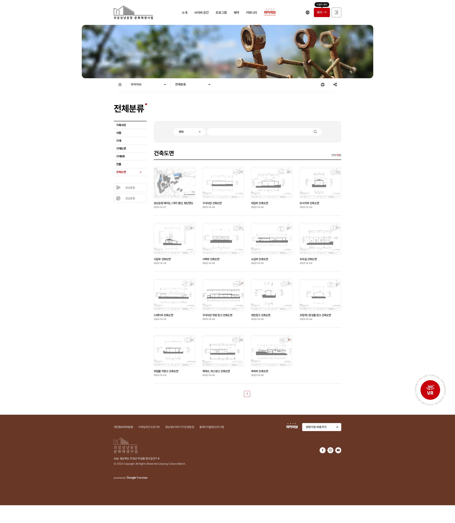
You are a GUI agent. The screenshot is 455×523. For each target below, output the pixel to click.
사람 (118, 133)
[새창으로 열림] (323, 450)
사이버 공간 (201, 12)
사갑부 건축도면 (162, 259)
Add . (117, 458)
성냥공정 (130, 198)
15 (337, 155)
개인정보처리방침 (123, 427)
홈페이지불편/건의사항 (211, 427)
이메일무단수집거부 (149, 427)
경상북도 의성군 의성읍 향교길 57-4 (139, 458)
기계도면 (121, 148)
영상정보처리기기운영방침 (179, 427)
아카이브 (270, 12)
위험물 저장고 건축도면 (166, 371)
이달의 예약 (322, 4)
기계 (118, 140)
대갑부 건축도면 (259, 203)
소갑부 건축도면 (259, 259)
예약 (236, 12)
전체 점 (336, 155)
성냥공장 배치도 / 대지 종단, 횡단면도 (173, 203)
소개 (184, 12)
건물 (118, 164)
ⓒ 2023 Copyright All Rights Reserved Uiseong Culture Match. (150, 463)
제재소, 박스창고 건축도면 (216, 371)
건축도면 (121, 172)
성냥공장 (130, 187)
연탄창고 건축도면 (261, 315)
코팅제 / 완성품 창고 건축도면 (315, 315)
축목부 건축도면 (259, 371)
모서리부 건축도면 (309, 203)
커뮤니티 (251, 12)
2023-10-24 (208, 207)
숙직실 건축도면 (308, 259)
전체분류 (180, 84)
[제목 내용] (247, 132)
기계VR (120, 156)
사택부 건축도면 (211, 259)
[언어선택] (307, 12)
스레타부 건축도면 (163, 315)
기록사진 (121, 125)
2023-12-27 (160, 207)
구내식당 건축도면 (212, 203)
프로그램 (221, 12)
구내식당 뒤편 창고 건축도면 (217, 315)
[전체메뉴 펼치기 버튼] (336, 12)
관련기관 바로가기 (316, 427)
